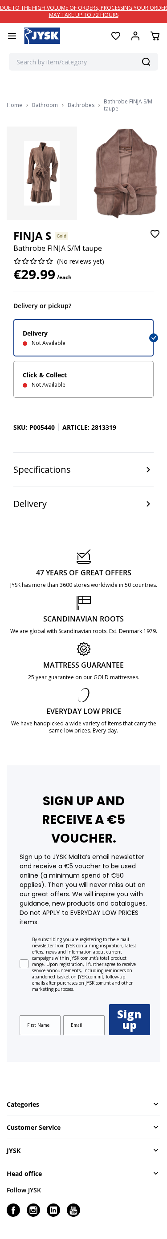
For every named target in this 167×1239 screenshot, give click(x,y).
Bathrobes (81, 105)
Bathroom (45, 105)
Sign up (129, 1019)
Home (14, 105)
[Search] (146, 62)
